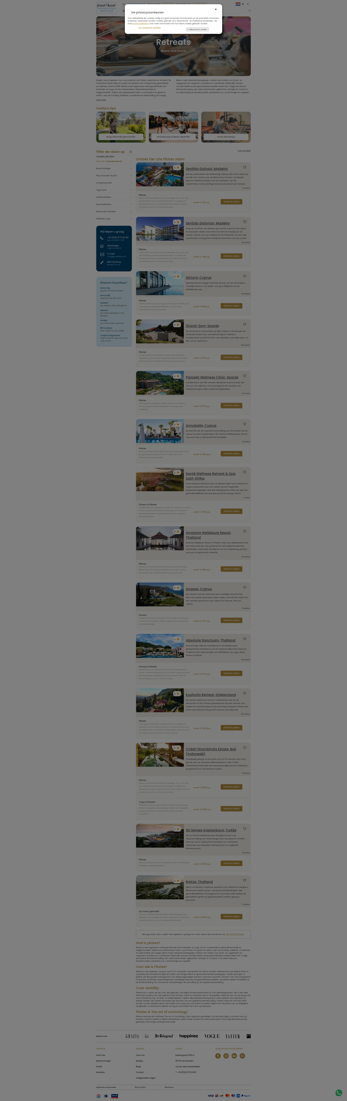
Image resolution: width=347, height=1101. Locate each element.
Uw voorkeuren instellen (149, 27)
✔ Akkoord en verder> (197, 29)
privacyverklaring (141, 23)
